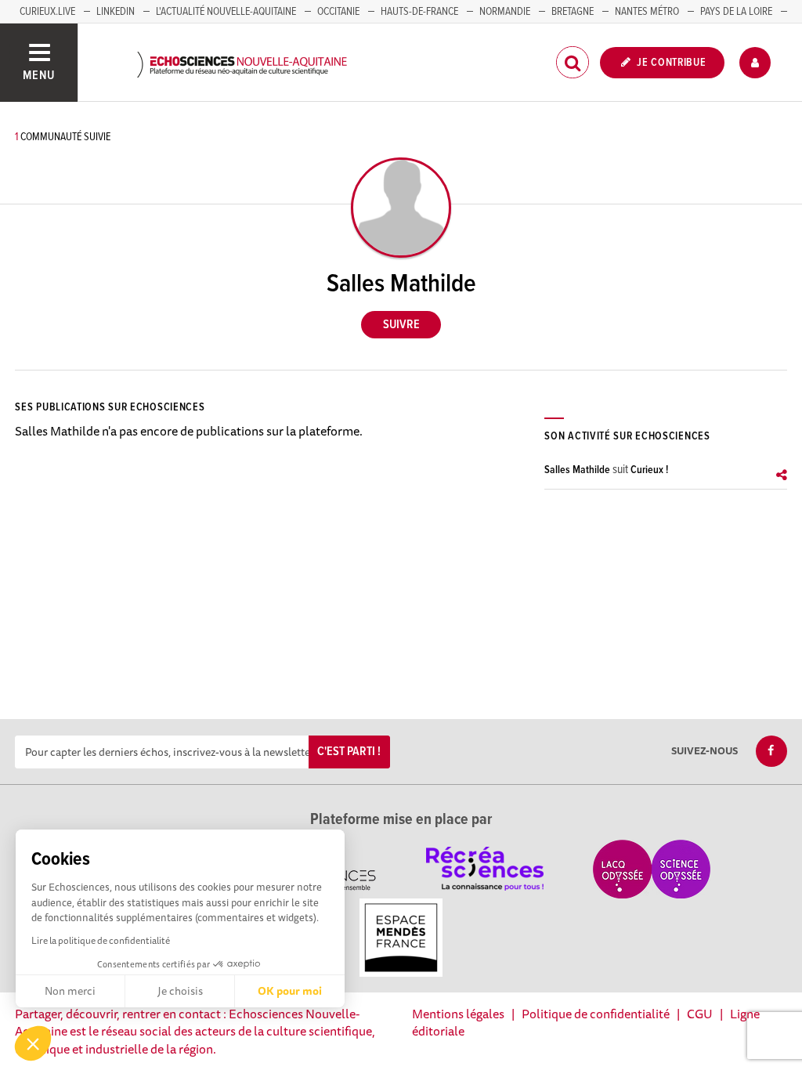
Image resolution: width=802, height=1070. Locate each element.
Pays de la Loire (736, 12)
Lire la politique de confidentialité (100, 940)
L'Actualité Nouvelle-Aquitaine (226, 12)
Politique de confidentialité (596, 1013)
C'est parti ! (349, 751)
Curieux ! (649, 470)
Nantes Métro (647, 12)
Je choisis (180, 991)
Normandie (504, 12)
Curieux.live (47, 12)
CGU (700, 1013)
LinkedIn (115, 12)
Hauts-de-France (419, 12)
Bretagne (572, 12)
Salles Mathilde (577, 470)
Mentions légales (458, 1013)
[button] (33, 1043)
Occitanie (338, 12)
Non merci (70, 991)
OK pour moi (290, 991)
